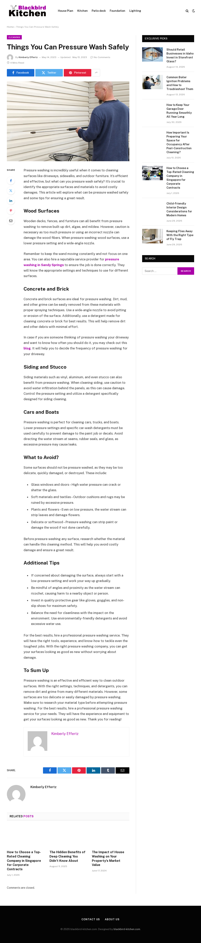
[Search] (187, 10)
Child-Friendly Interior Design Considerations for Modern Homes (179, 209)
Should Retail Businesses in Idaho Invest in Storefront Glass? (180, 55)
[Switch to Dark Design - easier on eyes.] (193, 10)
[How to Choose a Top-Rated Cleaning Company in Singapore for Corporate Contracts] (25, 836)
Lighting (135, 10)
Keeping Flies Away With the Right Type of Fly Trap (179, 235)
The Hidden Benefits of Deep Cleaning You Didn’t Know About (67, 856)
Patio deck (99, 10)
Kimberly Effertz (28, 57)
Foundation (117, 10)
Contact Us (90, 919)
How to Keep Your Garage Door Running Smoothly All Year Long (179, 110)
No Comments (102, 57)
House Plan (65, 10)
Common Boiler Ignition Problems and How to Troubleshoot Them (179, 83)
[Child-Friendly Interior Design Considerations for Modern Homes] (152, 208)
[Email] (11, 221)
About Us (112, 919)
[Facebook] (11, 181)
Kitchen (82, 10)
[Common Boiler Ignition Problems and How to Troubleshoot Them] (152, 82)
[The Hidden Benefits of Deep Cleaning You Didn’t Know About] (68, 836)
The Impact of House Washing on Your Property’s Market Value (108, 858)
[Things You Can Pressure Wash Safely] (68, 121)
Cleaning (14, 37)
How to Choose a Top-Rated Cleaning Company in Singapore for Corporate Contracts (24, 860)
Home (10, 26)
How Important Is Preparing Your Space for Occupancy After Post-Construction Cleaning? (179, 142)
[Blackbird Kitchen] (27, 11)
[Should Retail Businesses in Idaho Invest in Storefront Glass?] (152, 54)
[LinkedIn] (11, 201)
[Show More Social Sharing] (96, 72)
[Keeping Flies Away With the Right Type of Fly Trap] (152, 236)
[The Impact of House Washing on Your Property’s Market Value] (110, 836)
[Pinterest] (11, 211)
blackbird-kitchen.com (127, 929)
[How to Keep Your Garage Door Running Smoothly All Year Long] (152, 110)
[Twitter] (11, 191)
